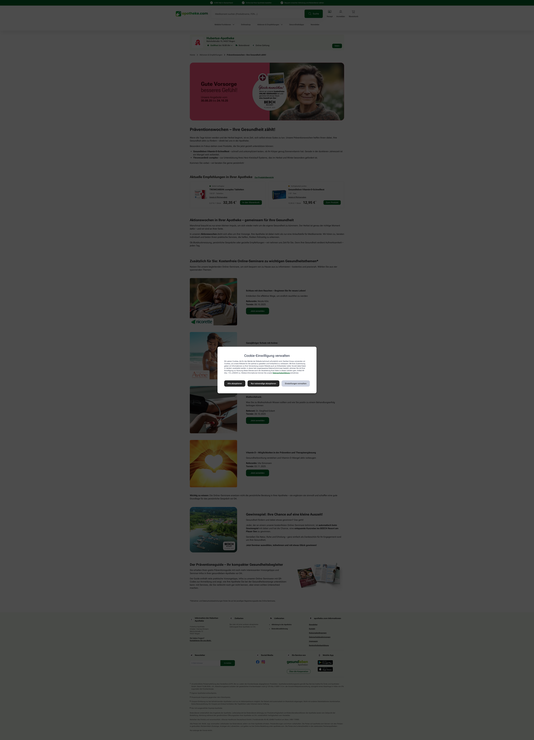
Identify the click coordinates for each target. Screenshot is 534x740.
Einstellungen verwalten (295, 383)
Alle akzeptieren (235, 383)
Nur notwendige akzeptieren (263, 383)
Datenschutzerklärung (281, 373)
